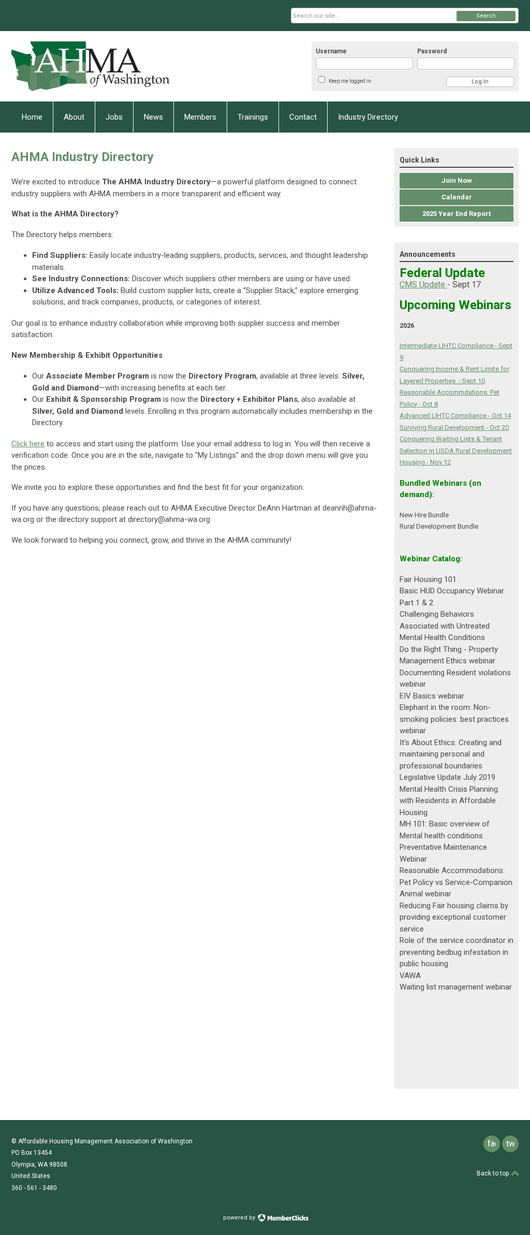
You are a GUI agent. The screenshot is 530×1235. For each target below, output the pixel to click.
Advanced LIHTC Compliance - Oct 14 (455, 415)
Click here (28, 443)
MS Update (426, 284)
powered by (240, 1217)
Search (486, 15)
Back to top (493, 1173)
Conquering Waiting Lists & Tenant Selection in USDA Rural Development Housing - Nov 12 (456, 450)
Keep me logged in (350, 81)
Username (331, 51)
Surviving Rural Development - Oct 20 (454, 427)
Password (432, 51)
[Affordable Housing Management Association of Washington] (112, 66)
